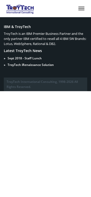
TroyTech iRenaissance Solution (31, 65)
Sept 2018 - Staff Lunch (25, 58)
